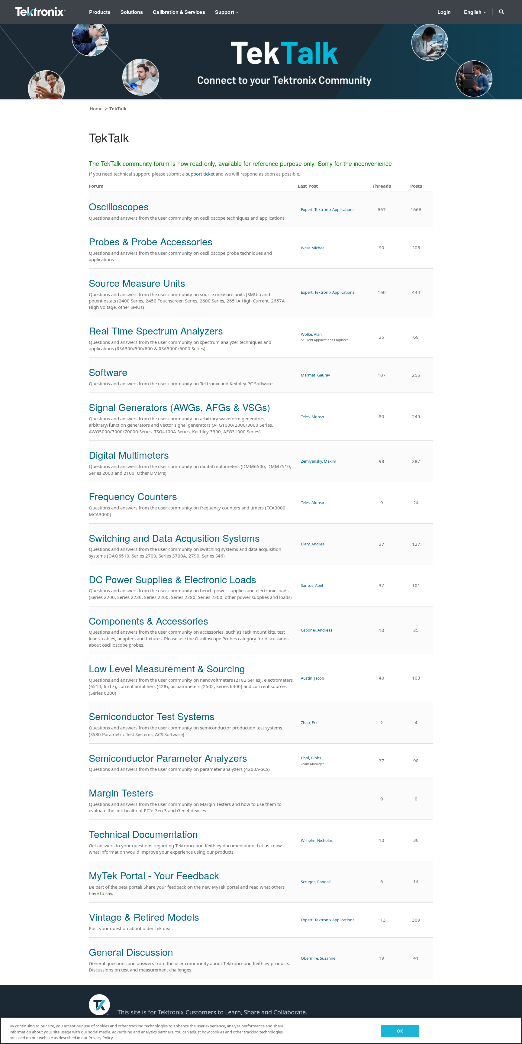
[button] (501, 11)
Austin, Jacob (312, 678)
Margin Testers (121, 792)
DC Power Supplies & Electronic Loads (172, 579)
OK (400, 1030)
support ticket (200, 174)
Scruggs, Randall (315, 881)
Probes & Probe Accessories (150, 241)
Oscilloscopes (119, 206)
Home (96, 108)
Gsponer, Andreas (316, 630)
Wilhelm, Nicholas (317, 840)
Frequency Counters (133, 496)
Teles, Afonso (312, 416)
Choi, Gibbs (311, 758)
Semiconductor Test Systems (151, 716)
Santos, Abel (312, 585)
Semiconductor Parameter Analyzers (168, 757)
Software (108, 372)
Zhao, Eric (309, 722)
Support (225, 11)
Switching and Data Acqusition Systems (174, 538)
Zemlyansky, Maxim (318, 461)
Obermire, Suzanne (318, 958)
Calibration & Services (179, 11)
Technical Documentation (143, 834)
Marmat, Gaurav (315, 375)
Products (100, 11)
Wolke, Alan (311, 334)
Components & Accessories (148, 620)
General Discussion (131, 951)
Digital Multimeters (129, 454)
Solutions (132, 11)
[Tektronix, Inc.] (40, 10)
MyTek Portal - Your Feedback (154, 875)
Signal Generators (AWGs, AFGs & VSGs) (179, 407)
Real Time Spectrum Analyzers (156, 330)
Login (444, 11)
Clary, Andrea (312, 544)
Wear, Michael (313, 247)
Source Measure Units (137, 282)
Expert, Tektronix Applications (327, 209)
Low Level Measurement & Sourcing (167, 668)
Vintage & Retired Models (144, 916)
